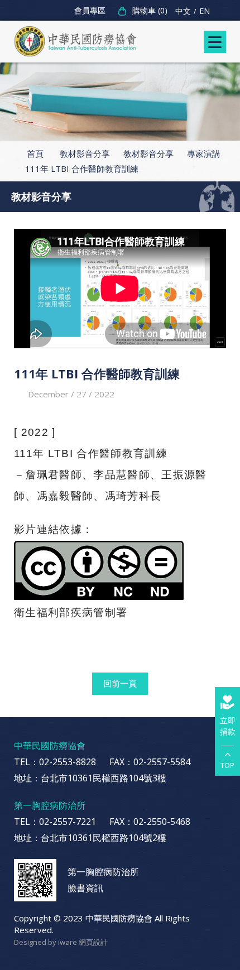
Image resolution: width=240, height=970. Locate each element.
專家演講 (203, 153)
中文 (183, 11)
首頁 (35, 153)
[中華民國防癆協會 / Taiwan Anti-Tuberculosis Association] (75, 41)
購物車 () (149, 10)
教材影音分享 (85, 153)
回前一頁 (120, 683)
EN (204, 11)
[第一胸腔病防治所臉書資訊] (35, 880)
